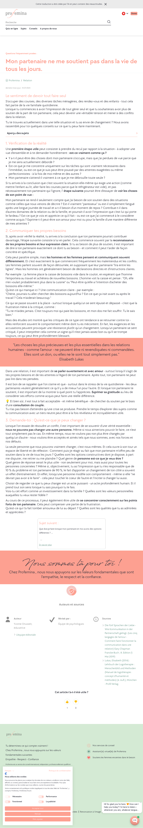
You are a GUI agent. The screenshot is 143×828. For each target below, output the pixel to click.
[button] (9, 771)
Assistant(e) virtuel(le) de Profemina (109, 751)
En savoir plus (45, 545)
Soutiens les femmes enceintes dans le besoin (114, 757)
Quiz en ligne (12, 28)
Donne (134, 13)
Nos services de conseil (103, 745)
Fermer (105, 4)
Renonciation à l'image (90, 812)
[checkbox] (7, 796)
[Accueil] (16, 13)
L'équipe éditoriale (26, 635)
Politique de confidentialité (60, 771)
